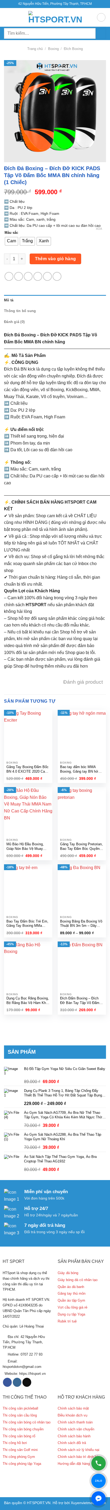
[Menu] (7, 17)
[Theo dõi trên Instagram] (17, 1382)
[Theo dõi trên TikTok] (26, 1382)
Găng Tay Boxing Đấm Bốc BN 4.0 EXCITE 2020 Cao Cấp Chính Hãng (27, 769)
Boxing (53, 49)
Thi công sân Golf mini (20, 1450)
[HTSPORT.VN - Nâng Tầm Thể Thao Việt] (55, 17)
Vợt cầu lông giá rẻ (72, 1307)
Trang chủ (35, 49)
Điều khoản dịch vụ (72, 1415)
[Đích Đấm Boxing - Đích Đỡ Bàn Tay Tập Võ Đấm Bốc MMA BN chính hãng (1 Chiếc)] (82, 965)
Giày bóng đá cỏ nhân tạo (77, 1280)
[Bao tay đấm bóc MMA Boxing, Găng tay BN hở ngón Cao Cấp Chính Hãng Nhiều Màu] (82, 734)
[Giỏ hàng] (101, 17)
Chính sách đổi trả (72, 1443)
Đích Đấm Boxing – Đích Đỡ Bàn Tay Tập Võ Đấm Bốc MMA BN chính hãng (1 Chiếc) (81, 1001)
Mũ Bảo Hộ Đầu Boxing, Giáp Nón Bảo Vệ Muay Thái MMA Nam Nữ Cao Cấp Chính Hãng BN (25, 846)
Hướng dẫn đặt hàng (74, 1464)
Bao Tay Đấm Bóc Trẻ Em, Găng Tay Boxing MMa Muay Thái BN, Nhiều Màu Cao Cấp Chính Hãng (27, 924)
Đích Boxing (73, 49)
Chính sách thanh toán (75, 1422)
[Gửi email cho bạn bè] (37, 276)
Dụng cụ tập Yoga (71, 1314)
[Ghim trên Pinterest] (47, 276)
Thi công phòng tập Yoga (22, 1464)
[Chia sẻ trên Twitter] (28, 276)
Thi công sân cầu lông (20, 1415)
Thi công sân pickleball (20, 1408)
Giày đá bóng (68, 1273)
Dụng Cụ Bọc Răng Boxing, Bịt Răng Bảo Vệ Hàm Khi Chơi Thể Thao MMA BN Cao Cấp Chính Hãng (27, 1001)
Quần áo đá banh (71, 1287)
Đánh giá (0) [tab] (14, 322)
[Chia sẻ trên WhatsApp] (9, 276)
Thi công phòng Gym (19, 1457)
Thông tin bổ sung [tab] (20, 311)
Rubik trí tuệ (67, 1321)
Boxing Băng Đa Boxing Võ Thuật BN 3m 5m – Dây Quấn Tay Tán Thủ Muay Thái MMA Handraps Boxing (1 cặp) (81, 924)
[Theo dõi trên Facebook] (7, 1382)
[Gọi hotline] (98, 1463)
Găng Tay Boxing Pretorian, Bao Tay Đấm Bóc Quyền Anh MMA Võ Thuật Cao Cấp (81, 846)
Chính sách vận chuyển (76, 1429)
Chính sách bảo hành (74, 1436)
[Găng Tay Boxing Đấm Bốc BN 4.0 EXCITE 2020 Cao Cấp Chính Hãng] (28, 734)
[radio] (11, 241)
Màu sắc (11, 233)
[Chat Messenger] (98, 1498)
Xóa (99, 228)
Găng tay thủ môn (71, 1293)
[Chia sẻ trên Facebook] (18, 276)
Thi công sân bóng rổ (19, 1436)
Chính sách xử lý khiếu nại (78, 1450)
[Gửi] (101, 33)
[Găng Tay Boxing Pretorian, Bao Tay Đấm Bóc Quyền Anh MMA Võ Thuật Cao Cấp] (82, 811)
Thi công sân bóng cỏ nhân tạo (26, 1422)
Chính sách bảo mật (73, 1408)
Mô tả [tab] (8, 300)
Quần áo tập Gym (71, 1300)
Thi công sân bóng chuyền (23, 1429)
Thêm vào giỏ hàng (55, 258)
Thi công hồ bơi (15, 1443)
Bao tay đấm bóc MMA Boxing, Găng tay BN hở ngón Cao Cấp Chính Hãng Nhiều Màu (80, 769)
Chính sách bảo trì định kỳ (78, 1457)
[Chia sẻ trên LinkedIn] (57, 276)
